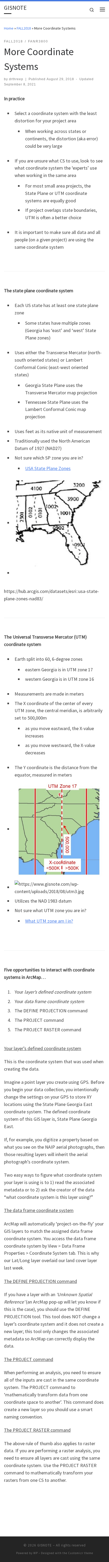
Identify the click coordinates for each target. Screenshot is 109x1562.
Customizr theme (80, 1553)
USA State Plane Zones (48, 468)
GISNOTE (44, 1545)
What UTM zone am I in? (49, 921)
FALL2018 (24, 28)
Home (8, 28)
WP (35, 1553)
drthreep (16, 79)
